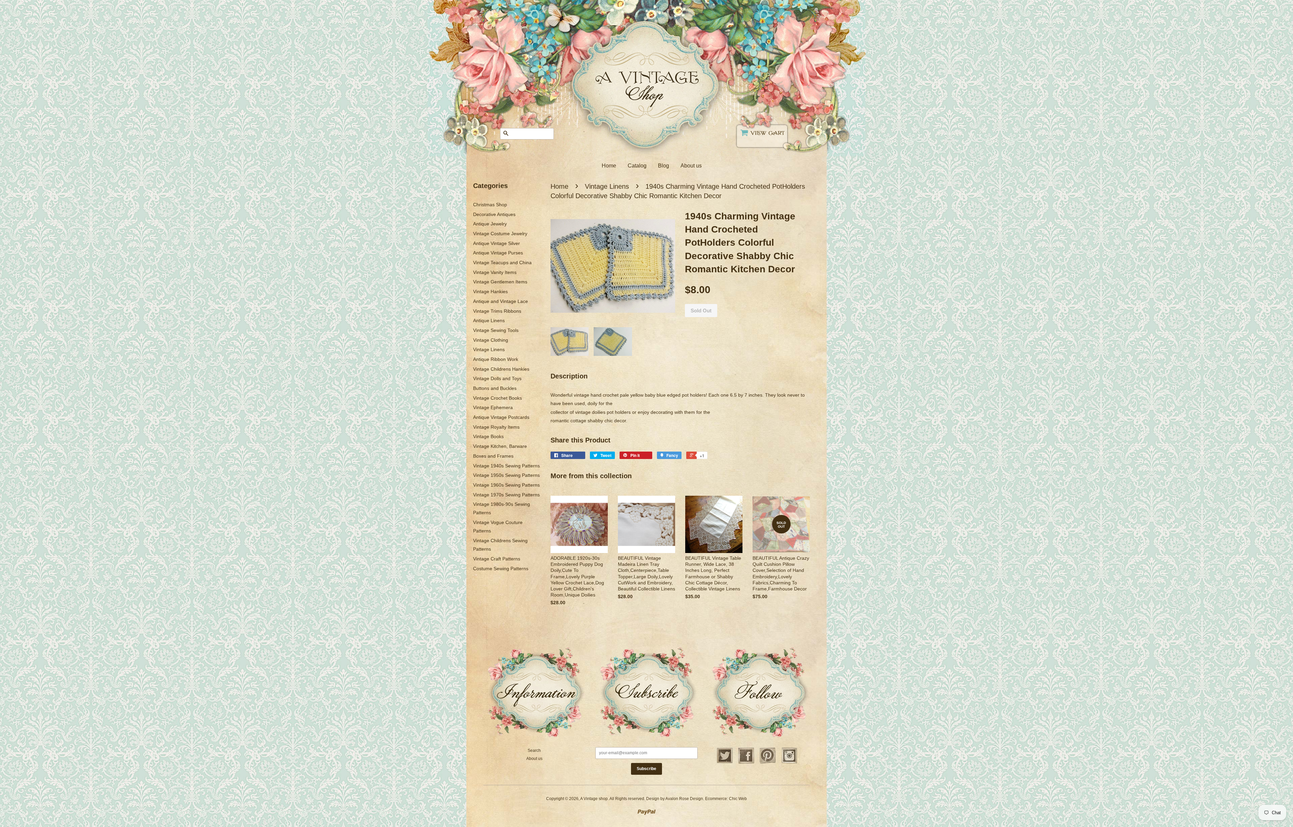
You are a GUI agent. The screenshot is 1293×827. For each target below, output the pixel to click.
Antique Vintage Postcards (501, 417)
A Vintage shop (594, 798)
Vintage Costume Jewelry (500, 233)
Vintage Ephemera (493, 407)
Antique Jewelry (490, 223)
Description (569, 376)
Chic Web (738, 798)
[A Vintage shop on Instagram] (789, 762)
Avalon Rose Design (684, 798)
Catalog (637, 166)
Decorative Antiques (494, 214)
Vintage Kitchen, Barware (500, 446)
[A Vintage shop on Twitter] (724, 762)
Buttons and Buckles (495, 388)
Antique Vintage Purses (498, 252)
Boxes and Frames (493, 456)
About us (691, 166)
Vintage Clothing (490, 340)
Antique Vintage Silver (496, 243)
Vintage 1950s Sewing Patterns (506, 475)
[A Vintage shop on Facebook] (746, 762)
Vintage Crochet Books (497, 398)
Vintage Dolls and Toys (497, 378)
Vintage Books (488, 436)
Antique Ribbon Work (495, 359)
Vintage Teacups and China (502, 262)
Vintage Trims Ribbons (497, 311)
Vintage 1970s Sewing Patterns (506, 494)
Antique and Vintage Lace (500, 301)
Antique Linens (489, 320)
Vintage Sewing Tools (496, 330)
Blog (663, 166)
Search (534, 750)
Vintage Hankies (490, 291)
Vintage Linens (489, 349)
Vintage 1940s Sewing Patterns (506, 465)
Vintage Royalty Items (496, 427)
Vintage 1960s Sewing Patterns (506, 485)
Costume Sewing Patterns (500, 568)
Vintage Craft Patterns (496, 558)
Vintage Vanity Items (495, 272)
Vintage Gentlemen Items (500, 281)
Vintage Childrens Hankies (501, 369)
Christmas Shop (490, 204)
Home (609, 166)
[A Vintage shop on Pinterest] (767, 762)
